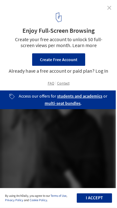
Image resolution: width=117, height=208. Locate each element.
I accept (94, 198)
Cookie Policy (38, 200)
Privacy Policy (14, 200)
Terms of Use (58, 196)
